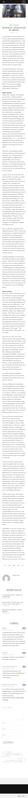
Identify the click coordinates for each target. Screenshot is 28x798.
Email (4, 729)
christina (16, 575)
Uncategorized (14, 25)
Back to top (21, 796)
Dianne (4, 653)
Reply (24, 628)
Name (4, 723)
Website (4, 735)
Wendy (4, 628)
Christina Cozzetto (9, 666)
